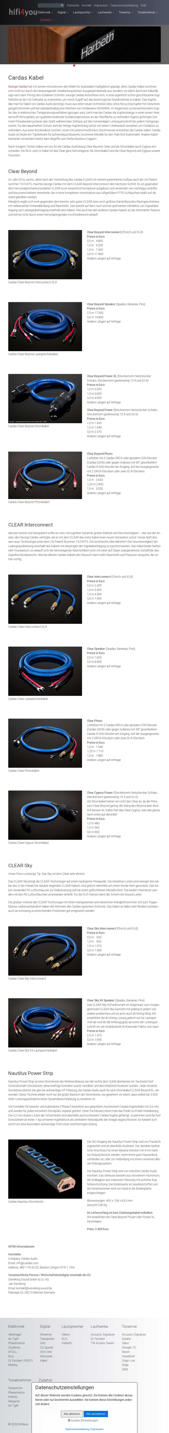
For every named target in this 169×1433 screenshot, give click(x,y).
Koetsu (12, 1396)
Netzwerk (46, 1356)
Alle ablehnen (72, 1414)
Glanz (125, 1343)
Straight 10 (129, 1347)
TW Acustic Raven (102, 1343)
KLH (64, 1338)
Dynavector (15, 1388)
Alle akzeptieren (95, 1414)
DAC (43, 1343)
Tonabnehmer (146, 12)
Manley (12, 1365)
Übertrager (14, 1334)
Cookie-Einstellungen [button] (84, 1420)
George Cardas (18, 86)
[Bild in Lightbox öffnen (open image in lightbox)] (45, 254)
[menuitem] (46, 12)
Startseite (73, 5)
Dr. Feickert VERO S (20, 1360)
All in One (46, 1352)
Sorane (126, 1338)
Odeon (66, 1334)
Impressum (101, 5)
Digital (62, 12)
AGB (143, 5)
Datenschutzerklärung (124, 5)
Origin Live (128, 1360)
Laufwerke (105, 12)
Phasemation (16, 1343)
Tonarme (124, 12)
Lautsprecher (81, 12)
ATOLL (12, 1352)
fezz (11, 1356)
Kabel (43, 1360)
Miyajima (14, 1401)
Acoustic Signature (103, 1334)
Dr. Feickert (98, 1338)
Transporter (47, 1338)
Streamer (46, 1334)
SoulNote (14, 1347)
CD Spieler (46, 1347)
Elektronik (44, 12)
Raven (126, 1352)
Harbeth (67, 1343)
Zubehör (45, 20)
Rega (125, 1365)
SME (125, 1369)
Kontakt (86, 5)
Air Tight (13, 1338)
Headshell (128, 1356)
